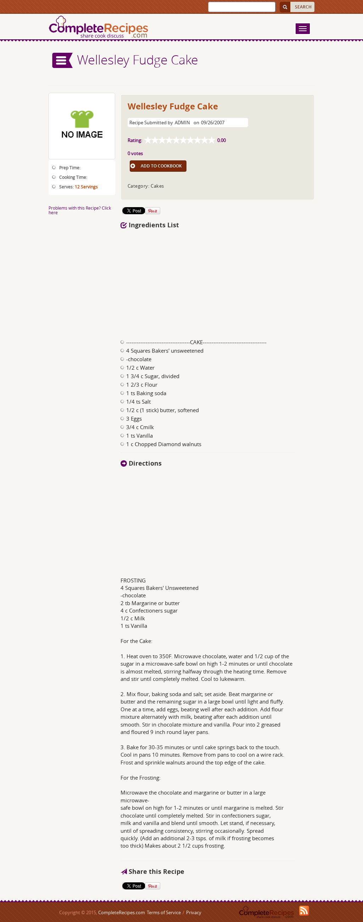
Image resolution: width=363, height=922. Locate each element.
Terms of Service (164, 912)
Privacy (193, 912)
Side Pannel (62, 60)
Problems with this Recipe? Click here (80, 210)
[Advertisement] (218, 281)
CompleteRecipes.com (121, 912)
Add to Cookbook (161, 166)
